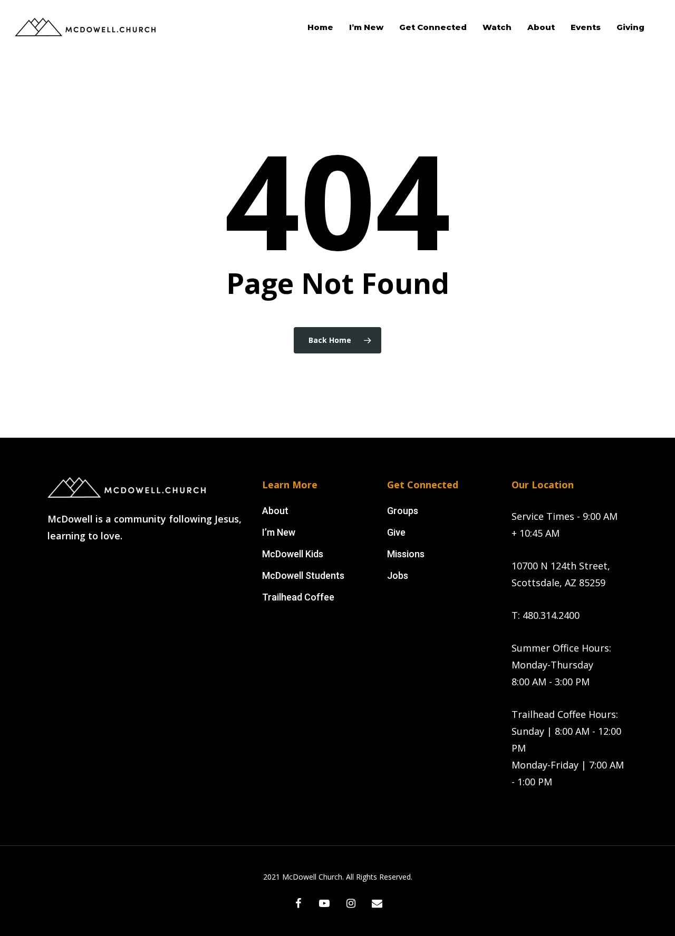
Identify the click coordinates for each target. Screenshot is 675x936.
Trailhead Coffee (298, 597)
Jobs (397, 575)
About (275, 510)
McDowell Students (303, 575)
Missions (406, 553)
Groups (402, 510)
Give (396, 532)
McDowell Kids (292, 553)
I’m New (278, 532)
